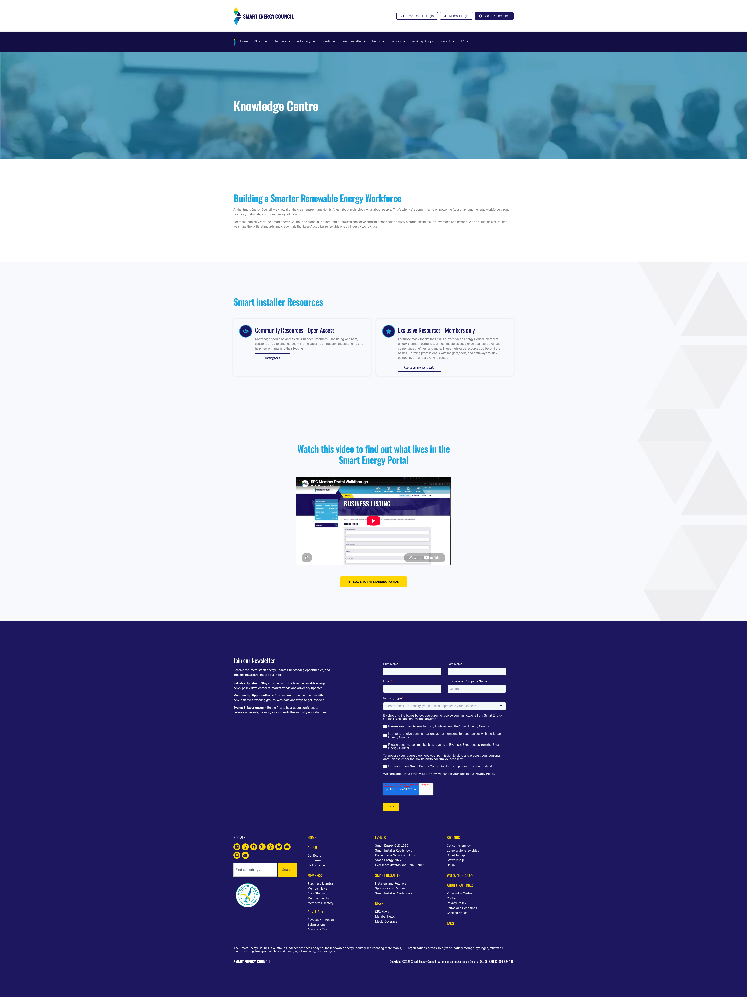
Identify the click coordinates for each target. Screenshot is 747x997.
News (376, 41)
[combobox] (255, 870)
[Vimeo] (236, 855)
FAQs (464, 41)
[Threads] (270, 846)
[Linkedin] (236, 846)
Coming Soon (272, 358)
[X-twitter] (262, 846)
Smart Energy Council (251, 961)
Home (244, 41)
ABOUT (312, 847)
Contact (444, 41)
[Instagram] (245, 846)
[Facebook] (253, 846)
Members (279, 41)
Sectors (396, 41)
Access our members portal (419, 367)
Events (326, 41)
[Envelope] (245, 855)
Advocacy (303, 41)
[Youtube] (287, 846)
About (258, 41)
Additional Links (460, 885)
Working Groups (423, 41)
